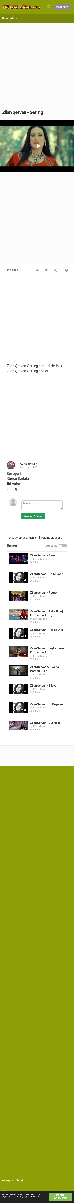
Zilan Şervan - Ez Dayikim (46, 704)
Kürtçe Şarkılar (18, 479)
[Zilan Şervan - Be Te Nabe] (18, 577)
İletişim (20, 1180)
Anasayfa (7, 1180)
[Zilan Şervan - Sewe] (18, 558)
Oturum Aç (62, 6)
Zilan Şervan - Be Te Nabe (46, 574)
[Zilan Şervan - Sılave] (18, 689)
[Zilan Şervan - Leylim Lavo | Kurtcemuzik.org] (18, 651)
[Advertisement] (37, 62)
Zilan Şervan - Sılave (43, 685)
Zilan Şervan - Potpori (44, 592)
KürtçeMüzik (28, 463)
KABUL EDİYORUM (60, 1197)
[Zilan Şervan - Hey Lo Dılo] (18, 633)
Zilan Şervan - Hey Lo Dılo (46, 629)
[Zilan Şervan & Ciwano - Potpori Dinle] (18, 670)
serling (12, 489)
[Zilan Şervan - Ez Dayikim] (18, 707)
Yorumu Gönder (33, 516)
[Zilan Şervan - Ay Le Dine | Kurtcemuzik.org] (18, 614)
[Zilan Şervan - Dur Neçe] (18, 726)
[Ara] (49, 6)
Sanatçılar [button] (9, 18)
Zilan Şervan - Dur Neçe (45, 722)
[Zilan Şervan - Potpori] (18, 596)
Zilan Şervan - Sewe (42, 555)
